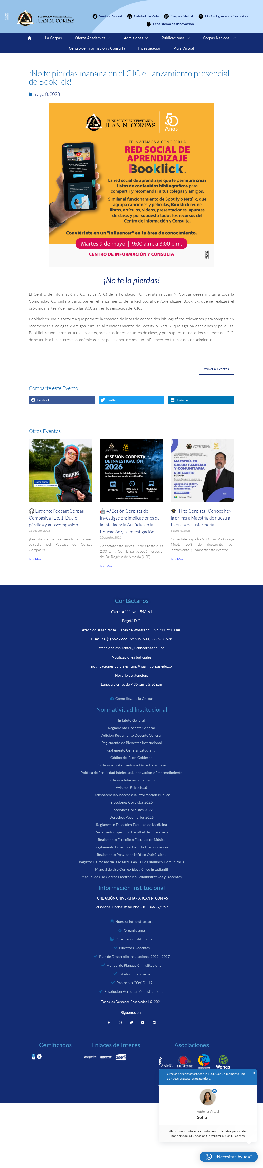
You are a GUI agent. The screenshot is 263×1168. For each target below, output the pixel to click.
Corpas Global (182, 16)
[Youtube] (143, 1022)
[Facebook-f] (109, 1022)
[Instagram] (120, 1022)
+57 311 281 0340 (166, 630)
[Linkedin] (154, 1022)
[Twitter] (131, 1022)
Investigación (149, 48)
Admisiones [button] (133, 38)
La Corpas (53, 38)
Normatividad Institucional (131, 709)
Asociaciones (191, 1045)
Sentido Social (110, 16)
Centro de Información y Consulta (97, 48)
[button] (62, 400)
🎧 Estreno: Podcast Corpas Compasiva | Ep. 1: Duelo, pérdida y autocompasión (56, 517)
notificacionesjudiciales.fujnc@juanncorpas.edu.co (131, 666)
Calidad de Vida (146, 16)
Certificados (55, 1045)
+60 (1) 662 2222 (113, 639)
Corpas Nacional (217, 38)
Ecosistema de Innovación (173, 24)
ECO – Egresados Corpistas (226, 16)
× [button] (253, 1073)
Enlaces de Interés (115, 1045)
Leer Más (35, 559)
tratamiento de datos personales (225, 1131)
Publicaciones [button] (173, 38)
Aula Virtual (184, 48)
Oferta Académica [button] (90, 38)
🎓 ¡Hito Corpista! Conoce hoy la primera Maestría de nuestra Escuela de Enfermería (201, 517)
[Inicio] (30, 38)
